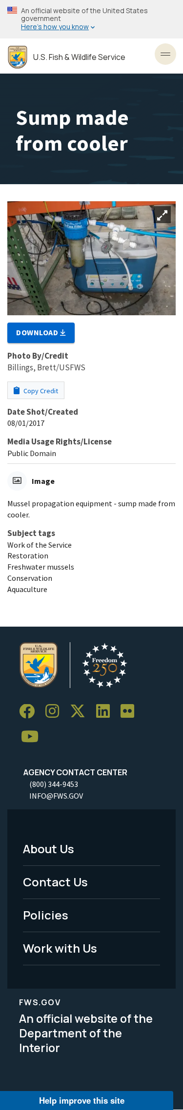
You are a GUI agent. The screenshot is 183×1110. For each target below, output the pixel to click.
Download (38, 332)
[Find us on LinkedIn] (106, 711)
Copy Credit (40, 390)
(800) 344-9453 (53, 784)
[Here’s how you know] (91, 19)
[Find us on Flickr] (131, 711)
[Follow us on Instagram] (55, 711)
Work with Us (60, 948)
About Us (48, 849)
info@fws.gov (56, 796)
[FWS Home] (17, 57)
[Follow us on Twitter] (81, 711)
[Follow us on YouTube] (33, 737)
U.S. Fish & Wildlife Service (79, 57)
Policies (45, 915)
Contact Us (55, 882)
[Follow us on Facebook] (30, 711)
